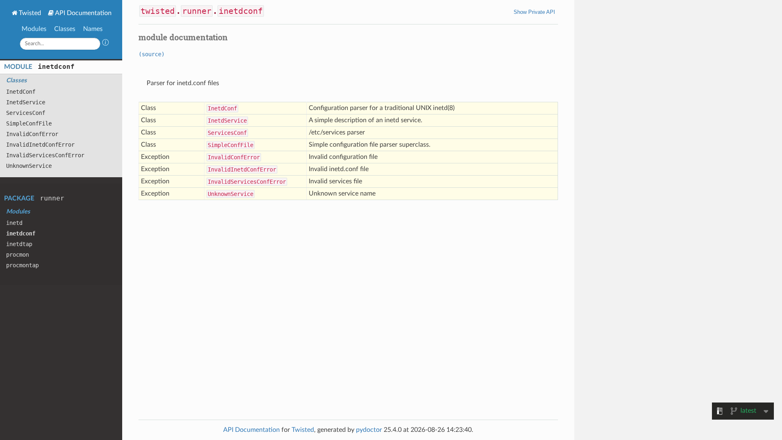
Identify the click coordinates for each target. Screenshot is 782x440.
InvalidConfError (32, 134)
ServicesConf (25, 113)
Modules (34, 29)
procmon (17, 254)
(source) (151, 54)
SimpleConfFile (29, 123)
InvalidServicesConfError (45, 155)
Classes (64, 29)
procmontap (22, 265)
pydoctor (369, 430)
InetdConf (20, 91)
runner (52, 198)
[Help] (105, 43)
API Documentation (83, 13)
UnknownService (29, 166)
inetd (14, 223)
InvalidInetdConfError (40, 144)
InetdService (25, 102)
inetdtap (19, 244)
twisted (158, 11)
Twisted (30, 13)
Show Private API (534, 12)
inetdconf (56, 66)
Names (93, 29)
